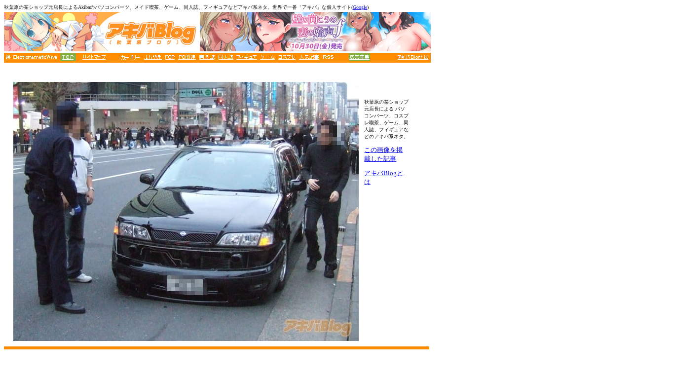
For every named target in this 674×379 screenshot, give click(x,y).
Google (360, 7)
